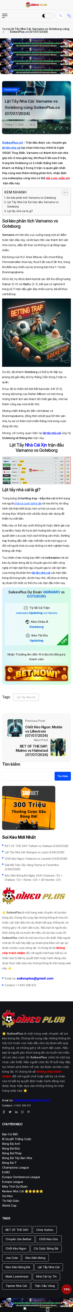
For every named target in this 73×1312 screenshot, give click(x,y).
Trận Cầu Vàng (45, 1286)
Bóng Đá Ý (9, 1163)
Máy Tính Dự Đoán (15, 1186)
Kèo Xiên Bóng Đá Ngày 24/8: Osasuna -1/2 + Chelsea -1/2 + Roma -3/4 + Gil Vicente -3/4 (34, 877)
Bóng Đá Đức (11, 1148)
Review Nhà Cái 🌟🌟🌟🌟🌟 (22, 1191)
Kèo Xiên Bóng (35, 1258)
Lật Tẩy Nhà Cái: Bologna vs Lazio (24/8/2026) (34, 852)
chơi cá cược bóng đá (27, 503)
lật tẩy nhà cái (11, 147)
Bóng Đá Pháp (12, 1153)
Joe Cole (11, 1258)
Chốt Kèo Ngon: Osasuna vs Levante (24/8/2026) (36, 858)
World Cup (9, 1205)
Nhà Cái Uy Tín (46, 1276)
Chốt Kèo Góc (48, 1239)
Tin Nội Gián (10, 89)
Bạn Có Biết (10, 1134)
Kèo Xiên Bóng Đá (17, 1267)
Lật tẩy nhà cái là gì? (20, 211)
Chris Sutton (44, 1230)
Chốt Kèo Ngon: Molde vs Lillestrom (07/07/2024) (43, 731)
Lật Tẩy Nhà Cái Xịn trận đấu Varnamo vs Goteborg (33, 204)
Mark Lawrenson (17, 1276)
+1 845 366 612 (26, 985)
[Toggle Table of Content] (63, 193)
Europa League (12, 1182)
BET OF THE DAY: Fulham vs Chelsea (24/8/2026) (37, 846)
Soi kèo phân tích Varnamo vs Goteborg (31, 197)
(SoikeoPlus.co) (12, 142)
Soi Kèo (7, 1196)
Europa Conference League (21, 1177)
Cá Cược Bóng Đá (46, 1248)
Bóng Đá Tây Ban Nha (17, 1158)
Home (6, 28)
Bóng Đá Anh (11, 1143)
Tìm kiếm (11, 764)
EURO (6, 1172)
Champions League (15, 1167)
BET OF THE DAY (17, 1230)
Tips (67, 1289)
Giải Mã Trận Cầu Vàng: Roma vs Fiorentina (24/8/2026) (32, 867)
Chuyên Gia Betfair (18, 1239)
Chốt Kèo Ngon (15, 1248)
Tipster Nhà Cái (16, 1286)
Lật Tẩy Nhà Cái (26, 697)
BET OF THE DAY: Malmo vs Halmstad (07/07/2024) (32, 750)
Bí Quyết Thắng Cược (16, 1139)
